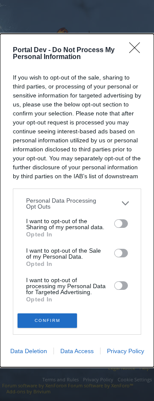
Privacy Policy (125, 351)
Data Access (77, 351)
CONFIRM (47, 320)
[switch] (121, 223)
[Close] (137, 50)
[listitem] (77, 203)
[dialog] (77, 200)
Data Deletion (28, 351)
